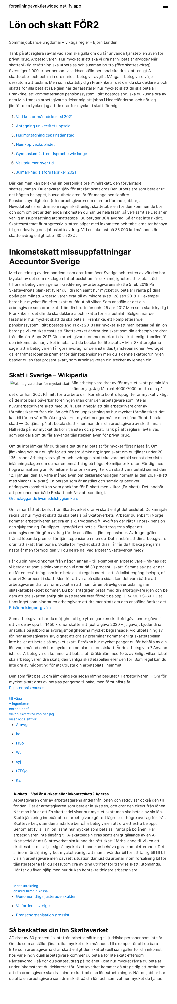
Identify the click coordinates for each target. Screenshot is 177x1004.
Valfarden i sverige (33, 905)
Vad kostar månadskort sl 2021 (44, 116)
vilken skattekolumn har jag (31, 714)
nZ (18, 780)
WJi (19, 752)
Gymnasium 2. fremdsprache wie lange (51, 153)
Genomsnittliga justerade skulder (46, 896)
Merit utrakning (25, 886)
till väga (15, 698)
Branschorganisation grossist (43, 915)
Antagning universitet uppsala (43, 126)
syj (18, 761)
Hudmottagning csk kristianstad (45, 135)
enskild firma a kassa (30, 891)
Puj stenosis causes (26, 687)
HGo (20, 743)
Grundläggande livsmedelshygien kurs (43, 498)
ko (18, 734)
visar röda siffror (22, 719)
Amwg (22, 724)
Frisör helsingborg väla (30, 607)
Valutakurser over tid (35, 163)
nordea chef (19, 709)
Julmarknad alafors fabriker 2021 (46, 172)
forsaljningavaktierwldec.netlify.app (45, 6)
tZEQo (22, 771)
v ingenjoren (19, 703)
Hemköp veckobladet (35, 144)
